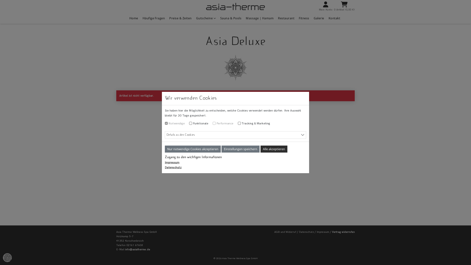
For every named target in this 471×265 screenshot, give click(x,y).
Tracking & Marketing (256, 123)
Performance (225, 123)
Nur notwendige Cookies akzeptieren (192, 149)
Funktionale (200, 123)
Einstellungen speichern (240, 149)
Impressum (172, 162)
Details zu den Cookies (181, 134)
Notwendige (177, 123)
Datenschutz (173, 167)
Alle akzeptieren (274, 149)
